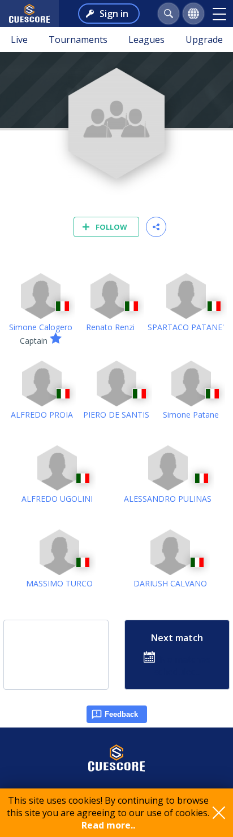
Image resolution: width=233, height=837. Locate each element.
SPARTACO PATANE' (186, 327)
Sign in (114, 13)
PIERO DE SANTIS (116, 414)
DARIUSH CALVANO (170, 583)
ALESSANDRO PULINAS (168, 498)
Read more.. (108, 825)
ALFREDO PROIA (42, 414)
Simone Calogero (40, 327)
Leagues (146, 39)
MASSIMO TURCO (59, 583)
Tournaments (78, 39)
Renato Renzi (110, 327)
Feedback (121, 714)
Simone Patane (191, 414)
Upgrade (204, 39)
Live (19, 39)
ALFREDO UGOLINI (57, 498)
